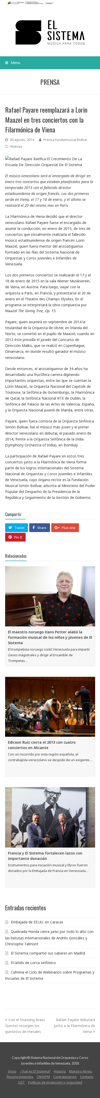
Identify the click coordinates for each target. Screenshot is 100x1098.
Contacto (87, 1076)
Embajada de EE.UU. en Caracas (37, 922)
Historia (60, 1071)
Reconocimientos (20, 1076)
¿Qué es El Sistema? (35, 1071)
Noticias (16, 146)
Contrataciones (65, 1076)
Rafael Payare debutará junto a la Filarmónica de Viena (74, 1025)
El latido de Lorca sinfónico (33, 962)
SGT (21, 1082)
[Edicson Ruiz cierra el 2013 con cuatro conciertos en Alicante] (50, 707)
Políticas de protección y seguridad (55, 1082)
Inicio (12, 1071)
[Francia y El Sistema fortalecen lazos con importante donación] (50, 817)
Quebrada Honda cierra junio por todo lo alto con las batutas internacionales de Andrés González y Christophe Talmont (49, 937)
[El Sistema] (50, 32)
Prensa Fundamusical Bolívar (65, 139)
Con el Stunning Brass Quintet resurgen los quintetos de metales (25, 1025)
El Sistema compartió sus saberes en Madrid (48, 953)
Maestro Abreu (80, 1071)
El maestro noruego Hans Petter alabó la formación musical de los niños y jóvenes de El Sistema (50, 637)
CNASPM (43, 1076)
